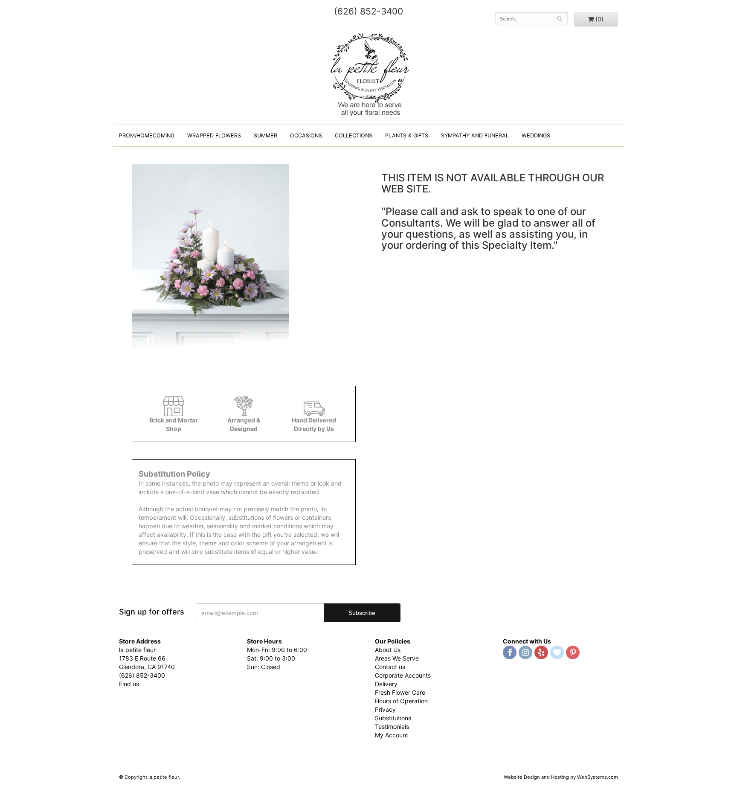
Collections (353, 135)
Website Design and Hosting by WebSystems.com (561, 777)
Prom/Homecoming (146, 135)
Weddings (536, 135)
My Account (391, 735)
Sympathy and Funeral (475, 135)
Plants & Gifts (406, 135)
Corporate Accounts (403, 675)
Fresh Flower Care (400, 692)
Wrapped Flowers (214, 135)
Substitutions (393, 718)
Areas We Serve (397, 658)
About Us (387, 649)
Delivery (386, 683)
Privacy (385, 709)
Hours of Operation (401, 701)
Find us (129, 683)
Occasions (306, 135)
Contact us (390, 666)
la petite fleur (368, 73)
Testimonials (392, 726)
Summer (265, 135)
